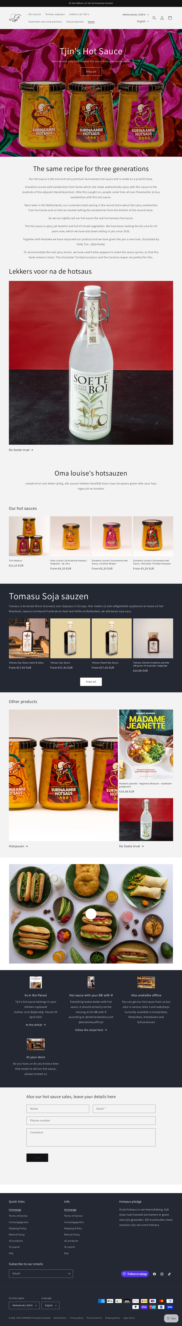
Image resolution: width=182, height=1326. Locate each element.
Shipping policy (112, 1318)
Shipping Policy (17, 1228)
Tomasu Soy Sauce (60, 662)
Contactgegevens (19, 1222)
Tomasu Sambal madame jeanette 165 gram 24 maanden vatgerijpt (151, 664)
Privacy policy (76, 1318)
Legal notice (129, 1318)
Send (37, 1157)
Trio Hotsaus (15, 560)
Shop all (91, 71)
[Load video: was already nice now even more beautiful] (91, 914)
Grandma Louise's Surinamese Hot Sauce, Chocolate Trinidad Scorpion (152, 562)
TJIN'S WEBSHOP (24, 1318)
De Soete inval (19, 450)
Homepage (15, 1209)
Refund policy (60, 1318)
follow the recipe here (89, 1030)
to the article (34, 1025)
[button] (154, 18)
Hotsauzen (16, 846)
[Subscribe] (69, 1273)
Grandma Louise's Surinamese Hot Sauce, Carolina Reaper (110, 562)
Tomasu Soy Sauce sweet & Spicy (26, 662)
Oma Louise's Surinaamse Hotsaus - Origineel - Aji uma (69, 562)
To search (14, 1247)
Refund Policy (17, 1234)
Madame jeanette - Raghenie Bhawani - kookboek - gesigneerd (146, 785)
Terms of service (94, 1318)
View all (91, 681)
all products (16, 1240)
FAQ (11, 1253)
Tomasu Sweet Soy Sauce (105, 662)
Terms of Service (18, 1215)
